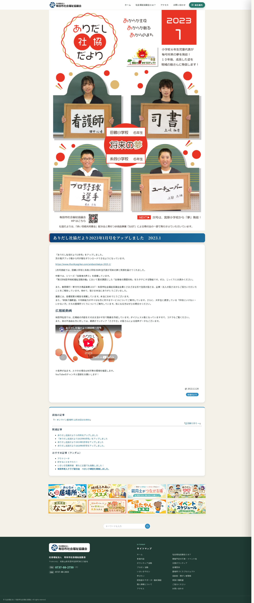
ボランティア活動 (144, 563)
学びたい (140, 575)
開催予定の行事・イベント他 (184, 558)
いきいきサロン (143, 571)
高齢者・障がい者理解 (181, 575)
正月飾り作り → (192, 423)
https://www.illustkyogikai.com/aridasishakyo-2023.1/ (83, 264)
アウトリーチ (64, 458)
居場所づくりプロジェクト (183, 571)
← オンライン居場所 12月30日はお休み (72, 419)
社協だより (192, 394)
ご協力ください (179, 584)
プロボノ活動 (142, 567)
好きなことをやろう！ (68, 461)
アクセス (165, 4)
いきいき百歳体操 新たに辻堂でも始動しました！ (81, 465)
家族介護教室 (178, 580)
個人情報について (144, 584)
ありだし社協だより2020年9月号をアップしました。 (82, 445)
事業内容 (140, 558)
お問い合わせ (179, 4)
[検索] (147, 526)
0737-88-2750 (64, 567)
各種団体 (176, 567)
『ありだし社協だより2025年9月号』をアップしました (83, 438)
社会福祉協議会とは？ (146, 4)
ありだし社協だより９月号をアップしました (78, 435)
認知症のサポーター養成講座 (149, 580)
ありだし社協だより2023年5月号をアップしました (82, 442)
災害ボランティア (179, 563)
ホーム (128, 4)
